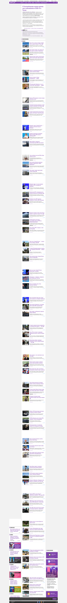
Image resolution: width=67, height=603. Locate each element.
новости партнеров (25, 39)
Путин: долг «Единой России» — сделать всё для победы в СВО (37, 242)
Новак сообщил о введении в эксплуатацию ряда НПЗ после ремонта (37, 142)
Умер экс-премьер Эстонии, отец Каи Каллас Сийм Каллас (36, 439)
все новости (11, 532)
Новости (22, 2)
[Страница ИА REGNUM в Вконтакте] (39, 602)
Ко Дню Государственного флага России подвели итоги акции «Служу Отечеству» (37, 112)
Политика (16, 558)
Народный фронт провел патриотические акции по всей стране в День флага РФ (37, 57)
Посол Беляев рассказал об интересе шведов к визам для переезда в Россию (37, 383)
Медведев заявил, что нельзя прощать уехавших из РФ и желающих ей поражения (33, 33)
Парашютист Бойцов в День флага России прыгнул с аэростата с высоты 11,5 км (37, 213)
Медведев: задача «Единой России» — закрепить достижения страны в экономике (36, 126)
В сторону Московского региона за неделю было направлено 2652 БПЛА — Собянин (37, 249)
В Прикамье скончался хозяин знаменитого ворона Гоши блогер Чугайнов (37, 397)
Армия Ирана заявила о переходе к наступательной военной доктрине (36, 467)
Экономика (16, 587)
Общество (16, 543)
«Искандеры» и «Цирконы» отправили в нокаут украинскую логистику (37, 277)
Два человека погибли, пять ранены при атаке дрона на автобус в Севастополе (15, 530)
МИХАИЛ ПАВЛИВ (12, 540)
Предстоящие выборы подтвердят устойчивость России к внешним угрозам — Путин (37, 341)
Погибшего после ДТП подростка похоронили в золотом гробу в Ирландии (37, 199)
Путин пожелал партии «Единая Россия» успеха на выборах (37, 257)
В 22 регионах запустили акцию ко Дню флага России (37, 446)
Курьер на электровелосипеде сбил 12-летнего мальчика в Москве (17, 575)
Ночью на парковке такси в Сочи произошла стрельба (35, 284)
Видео (33, 2)
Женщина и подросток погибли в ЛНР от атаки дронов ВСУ (37, 592)
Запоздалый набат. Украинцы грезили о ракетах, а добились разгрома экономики (13, 582)
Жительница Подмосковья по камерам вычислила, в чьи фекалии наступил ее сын (37, 536)
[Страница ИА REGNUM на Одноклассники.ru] (41, 602)
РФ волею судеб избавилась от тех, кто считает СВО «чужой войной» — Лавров (37, 84)
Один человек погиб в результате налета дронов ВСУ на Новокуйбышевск (37, 453)
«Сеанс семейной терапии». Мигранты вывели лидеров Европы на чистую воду (15, 597)
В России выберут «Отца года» (26, 34)
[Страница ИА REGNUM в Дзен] (43, 602)
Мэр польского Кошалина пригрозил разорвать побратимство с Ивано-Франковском (36, 163)
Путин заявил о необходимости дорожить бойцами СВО (37, 312)
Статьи (26, 2)
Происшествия (17, 572)
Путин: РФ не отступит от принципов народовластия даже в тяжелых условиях (37, 332)
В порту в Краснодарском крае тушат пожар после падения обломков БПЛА (36, 529)
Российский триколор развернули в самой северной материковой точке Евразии (37, 105)
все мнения (18, 540)
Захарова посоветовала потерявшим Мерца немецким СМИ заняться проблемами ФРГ (36, 134)
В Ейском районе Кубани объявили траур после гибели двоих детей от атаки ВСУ (37, 390)
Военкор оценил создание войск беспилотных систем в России (35, 585)
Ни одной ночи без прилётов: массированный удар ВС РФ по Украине (51, 575)
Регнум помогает (44, 2)
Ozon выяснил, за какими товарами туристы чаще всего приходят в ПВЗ (17, 590)
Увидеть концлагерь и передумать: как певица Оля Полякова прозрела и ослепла (14, 538)
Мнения (29, 2)
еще (56, 589)
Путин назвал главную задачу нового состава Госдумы (36, 171)
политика (12, 564)
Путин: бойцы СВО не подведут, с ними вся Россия (36, 228)
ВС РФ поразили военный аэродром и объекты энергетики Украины (36, 473)
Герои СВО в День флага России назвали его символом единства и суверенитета (37, 508)
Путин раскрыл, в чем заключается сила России (37, 355)
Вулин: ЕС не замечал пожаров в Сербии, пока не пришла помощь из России (37, 43)
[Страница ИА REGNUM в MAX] (37, 602)
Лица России (37, 2)
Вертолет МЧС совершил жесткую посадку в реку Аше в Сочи (37, 98)
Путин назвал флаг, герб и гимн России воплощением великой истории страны (17, 546)
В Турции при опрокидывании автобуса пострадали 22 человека (36, 550)
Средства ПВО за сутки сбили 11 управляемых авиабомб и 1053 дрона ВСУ (37, 494)
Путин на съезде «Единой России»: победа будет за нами (36, 270)
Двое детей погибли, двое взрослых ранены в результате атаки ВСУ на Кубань (37, 578)
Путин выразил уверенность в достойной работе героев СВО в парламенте (37, 305)
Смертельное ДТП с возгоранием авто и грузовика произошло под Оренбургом (33, 32)
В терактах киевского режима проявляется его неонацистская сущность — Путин (37, 325)
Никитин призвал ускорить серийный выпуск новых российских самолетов (36, 362)
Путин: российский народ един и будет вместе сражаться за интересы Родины (36, 298)
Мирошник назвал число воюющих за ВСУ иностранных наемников (37, 557)
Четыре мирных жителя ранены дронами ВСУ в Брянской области (37, 564)
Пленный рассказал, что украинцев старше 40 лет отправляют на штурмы (36, 425)
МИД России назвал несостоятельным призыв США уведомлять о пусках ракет (37, 501)
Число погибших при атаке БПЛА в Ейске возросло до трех (30, 31)
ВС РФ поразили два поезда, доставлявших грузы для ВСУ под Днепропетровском (35, 221)
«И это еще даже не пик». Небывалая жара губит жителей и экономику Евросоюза (14, 553)
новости (24, 41)
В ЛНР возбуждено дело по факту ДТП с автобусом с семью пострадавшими (37, 418)
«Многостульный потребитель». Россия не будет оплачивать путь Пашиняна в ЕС (14, 567)
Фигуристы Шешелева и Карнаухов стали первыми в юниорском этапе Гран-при (37, 480)
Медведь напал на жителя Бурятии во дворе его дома (36, 522)
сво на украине (49, 566)
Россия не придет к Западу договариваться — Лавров (17, 560)
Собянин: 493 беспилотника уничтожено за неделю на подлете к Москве (37, 411)
